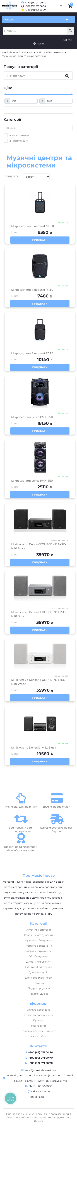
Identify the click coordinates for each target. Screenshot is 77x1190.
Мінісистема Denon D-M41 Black (33, 747)
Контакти (38, 1046)
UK (65, 40)
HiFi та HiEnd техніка (50, 52)
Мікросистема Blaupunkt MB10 (32, 226)
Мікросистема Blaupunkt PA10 (32, 289)
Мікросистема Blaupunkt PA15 (32, 353)
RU (70, 40)
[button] (61, 6)
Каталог (27, 52)
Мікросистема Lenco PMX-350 (32, 480)
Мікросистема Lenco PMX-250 (32, 417)
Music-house (10, 52)
